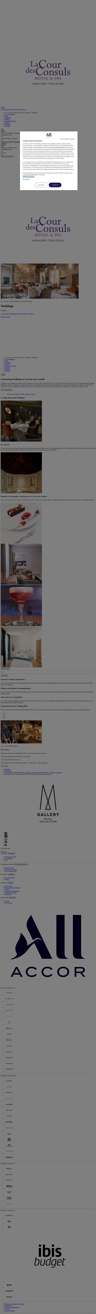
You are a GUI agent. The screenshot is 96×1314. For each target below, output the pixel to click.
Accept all (55, 185)
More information (28, 176)
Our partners (26, 179)
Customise (41, 185)
